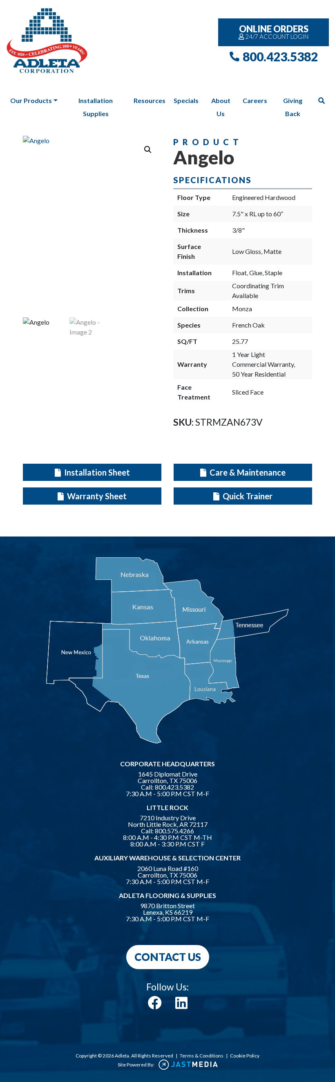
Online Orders (274, 31)
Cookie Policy (244, 1056)
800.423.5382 (280, 56)
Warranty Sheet (96, 496)
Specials (186, 100)
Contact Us (167, 956)
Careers (255, 100)
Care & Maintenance (247, 472)
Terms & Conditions (201, 1056)
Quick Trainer (246, 496)
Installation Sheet (96, 472)
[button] (148, 149)
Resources (149, 100)
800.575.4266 (174, 831)
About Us (220, 107)
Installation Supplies (95, 107)
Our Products (31, 100)
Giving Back (292, 107)
